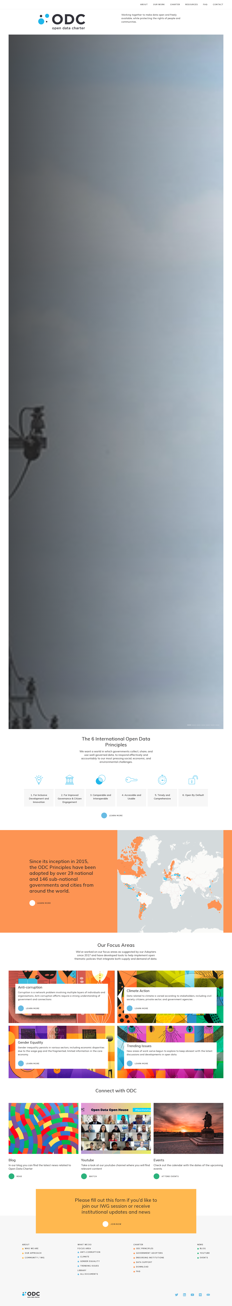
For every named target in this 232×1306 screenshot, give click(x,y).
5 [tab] (208, 725)
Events (204, 1258)
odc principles (144, 1248)
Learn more (116, 815)
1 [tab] (189, 725)
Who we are (32, 1248)
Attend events (170, 1176)
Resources (191, 4)
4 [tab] (203, 725)
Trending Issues (89, 1266)
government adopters (149, 1253)
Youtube (205, 1253)
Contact (218, 4)
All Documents (89, 1274)
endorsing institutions (150, 1258)
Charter (175, 4)
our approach (33, 1253)
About (144, 4)
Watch (93, 1176)
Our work (159, 4)
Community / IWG (35, 1258)
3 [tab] (199, 725)
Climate (84, 1257)
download (142, 1267)
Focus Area (84, 1248)
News (200, 1244)
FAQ (205, 4)
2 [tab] (194, 725)
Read (19, 1176)
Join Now (116, 1224)
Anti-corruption (90, 1252)
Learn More (44, 903)
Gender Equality (90, 1261)
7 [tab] (217, 725)
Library (82, 1270)
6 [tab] (213, 725)
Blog (203, 1248)
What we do (85, 1244)
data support (144, 1262)
